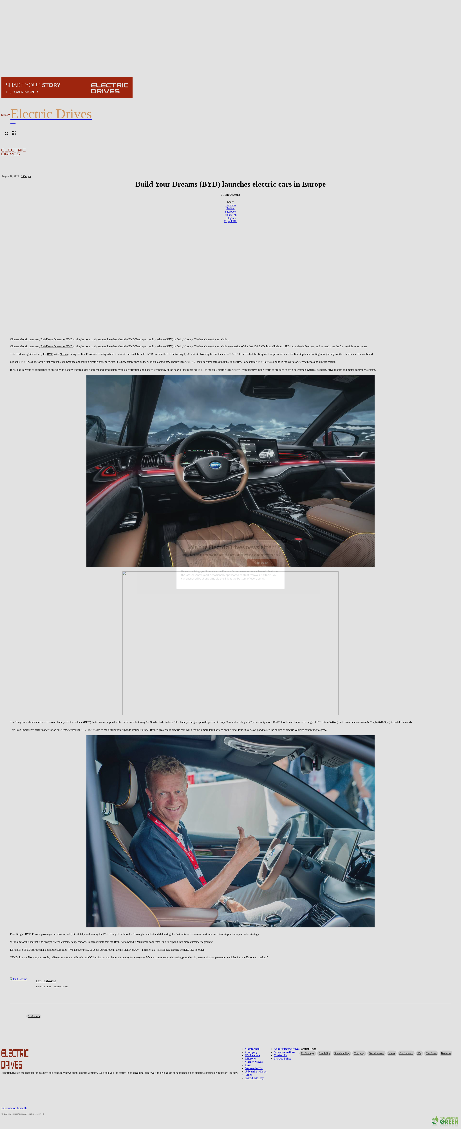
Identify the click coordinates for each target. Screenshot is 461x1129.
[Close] (284, 540)
